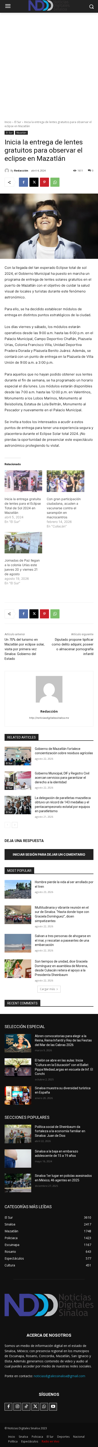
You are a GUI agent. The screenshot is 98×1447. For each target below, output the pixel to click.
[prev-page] (7, 825)
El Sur (17, 122)
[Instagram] (17, 1407)
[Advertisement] (49, 64)
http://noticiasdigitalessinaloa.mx (49, 717)
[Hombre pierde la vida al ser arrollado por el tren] (18, 889)
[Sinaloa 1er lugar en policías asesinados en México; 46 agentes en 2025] (18, 1183)
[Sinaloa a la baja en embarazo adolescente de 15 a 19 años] (18, 1158)
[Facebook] (23, 182)
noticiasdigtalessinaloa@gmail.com (59, 1376)
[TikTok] (26, 1407)
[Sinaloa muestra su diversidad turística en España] (18, 1095)
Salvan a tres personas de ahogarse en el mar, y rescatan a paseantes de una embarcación (63, 940)
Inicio (8, 122)
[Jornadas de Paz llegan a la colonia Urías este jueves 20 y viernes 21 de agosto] (23, 542)
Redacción (21, 170)
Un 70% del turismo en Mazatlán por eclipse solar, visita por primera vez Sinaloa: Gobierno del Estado (24, 649)
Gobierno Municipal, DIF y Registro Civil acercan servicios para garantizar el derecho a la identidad (62, 777)
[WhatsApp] (54, 182)
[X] (34, 182)
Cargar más (47, 989)
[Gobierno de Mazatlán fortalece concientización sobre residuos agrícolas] (18, 756)
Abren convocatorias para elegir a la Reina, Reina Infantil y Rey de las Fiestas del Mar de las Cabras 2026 (63, 1040)
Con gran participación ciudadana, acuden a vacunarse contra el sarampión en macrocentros (64, 508)
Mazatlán (21, 132)
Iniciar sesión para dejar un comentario (49, 854)
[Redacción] (7, 170)
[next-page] (15, 825)
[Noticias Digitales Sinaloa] (49, 1305)
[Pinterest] (44, 182)
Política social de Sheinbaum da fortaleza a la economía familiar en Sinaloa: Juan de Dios (60, 1131)
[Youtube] (53, 1407)
